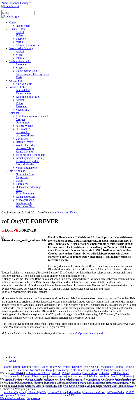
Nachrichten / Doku (20, 61)
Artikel (20, 32)
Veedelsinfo (22, 109)
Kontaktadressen (25, 196)
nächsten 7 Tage (25, 148)
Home (12, 22)
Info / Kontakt (17, 170)
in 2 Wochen (23, 128)
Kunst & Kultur (25, 151)
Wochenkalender (25, 145)
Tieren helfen (23, 93)
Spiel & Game (24, 83)
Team (19, 190)
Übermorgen (23, 122)
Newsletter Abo (25, 174)
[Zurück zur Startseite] (10, 6)
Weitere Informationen (12, 398)
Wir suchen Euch (25, 206)
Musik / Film (16, 80)
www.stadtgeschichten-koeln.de (86, 333)
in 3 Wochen (23, 132)
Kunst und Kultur (67, 212)
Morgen (20, 119)
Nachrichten (23, 25)
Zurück (13, 357)
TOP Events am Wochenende (32, 116)
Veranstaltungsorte (26, 167)
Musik (19, 41)
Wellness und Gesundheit (30, 154)
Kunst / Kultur (17, 28)
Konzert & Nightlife (27, 161)
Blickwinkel (23, 90)
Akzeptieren (7, 395)
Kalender (14, 112)
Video (19, 35)
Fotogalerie (22, 183)
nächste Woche (24, 125)
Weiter (12, 360)
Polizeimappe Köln (27, 70)
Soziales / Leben (18, 87)
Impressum (22, 177)
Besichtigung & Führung (30, 157)
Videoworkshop (25, 199)
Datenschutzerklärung (28, 187)
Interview (21, 38)
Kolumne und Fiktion (28, 96)
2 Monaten (22, 138)
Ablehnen (20, 395)
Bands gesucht (24, 203)
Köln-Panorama (25, 193)
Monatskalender (25, 164)
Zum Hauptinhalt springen (16, 2)
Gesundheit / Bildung (21, 48)
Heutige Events (24, 141)
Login (19, 180)
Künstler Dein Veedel (28, 45)
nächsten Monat (25, 135)
